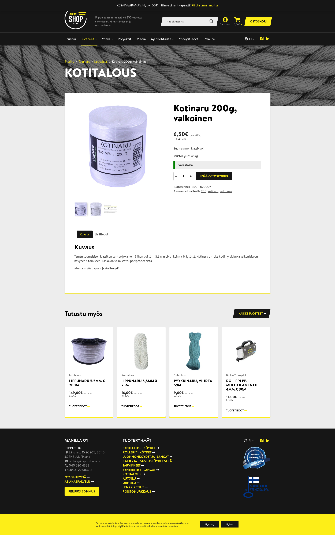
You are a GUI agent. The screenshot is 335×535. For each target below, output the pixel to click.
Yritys (106, 39)
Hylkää (229, 524)
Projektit (124, 39)
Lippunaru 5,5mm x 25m (139, 383)
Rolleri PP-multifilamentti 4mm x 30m (242, 385)
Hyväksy (209, 524)
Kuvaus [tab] (85, 234)
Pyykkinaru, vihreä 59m (193, 383)
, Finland (85, 454)
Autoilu (129, 478)
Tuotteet (87, 39)
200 (203, 191)
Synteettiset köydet (139, 448)
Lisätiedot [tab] (101, 234)
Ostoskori (258, 21)
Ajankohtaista (161, 39)
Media (141, 39)
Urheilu (129, 483)
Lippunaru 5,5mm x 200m (87, 383)
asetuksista (172, 526)
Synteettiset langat (139, 470)
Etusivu (70, 39)
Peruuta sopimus (81, 491)
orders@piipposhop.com (85, 461)
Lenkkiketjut (133, 487)
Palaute (209, 39)
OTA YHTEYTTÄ (75, 477)
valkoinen (226, 191)
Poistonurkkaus (137, 491)
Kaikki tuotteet (251, 313)
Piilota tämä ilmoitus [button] (204, 5)
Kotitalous (100, 61)
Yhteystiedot (189, 39)
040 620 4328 (79, 465)
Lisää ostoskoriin (214, 176)
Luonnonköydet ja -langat (146, 456)
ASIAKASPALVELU (77, 481)
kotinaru (213, 191)
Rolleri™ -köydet (236, 374)
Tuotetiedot (78, 406)
